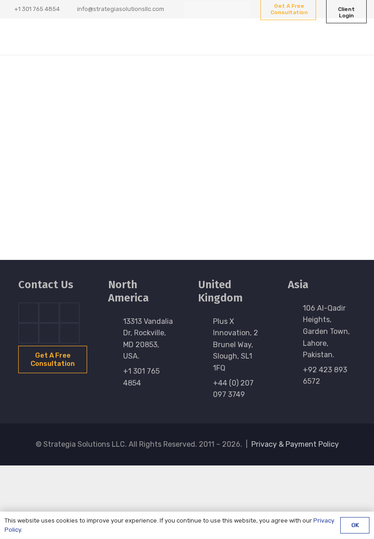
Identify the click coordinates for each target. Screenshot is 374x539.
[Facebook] (193, 9)
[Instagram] (226, 9)
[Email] (69, 333)
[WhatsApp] (242, 9)
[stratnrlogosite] (53, 36)
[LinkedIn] (209, 9)
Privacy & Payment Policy (295, 444)
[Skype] (28, 333)
